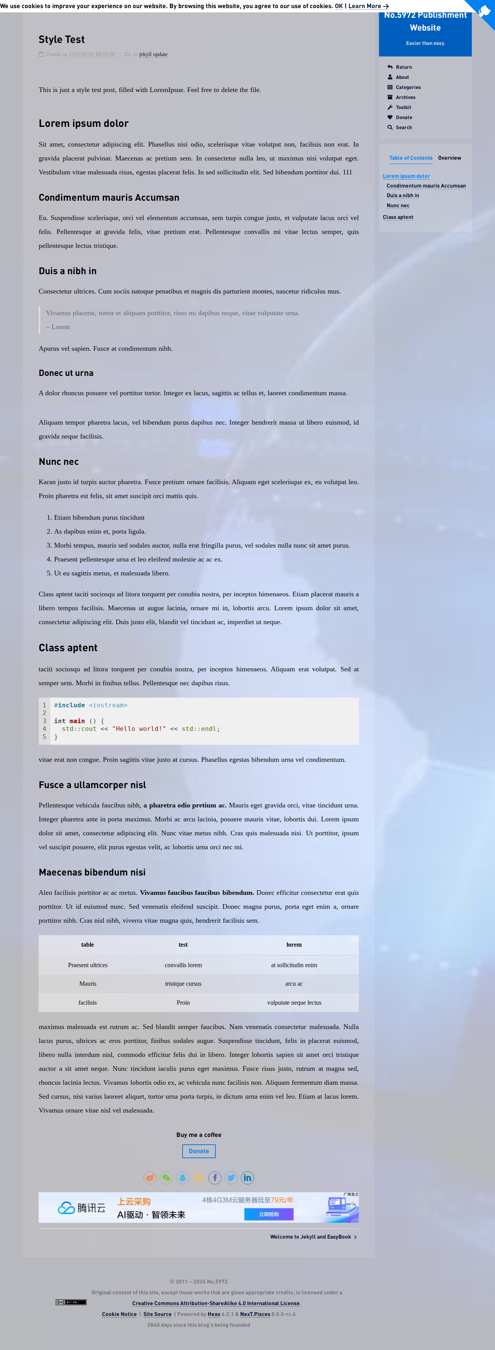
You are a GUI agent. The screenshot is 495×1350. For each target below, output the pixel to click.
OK (339, 6)
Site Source (157, 1314)
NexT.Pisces (255, 1314)
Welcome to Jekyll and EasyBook (311, 1237)
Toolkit (403, 107)
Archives (406, 97)
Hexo (214, 1314)
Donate (404, 117)
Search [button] (404, 127)
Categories (408, 87)
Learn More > (368, 6)
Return (404, 67)
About (402, 77)
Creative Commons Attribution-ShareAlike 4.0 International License (216, 1303)
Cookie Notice (119, 1314)
